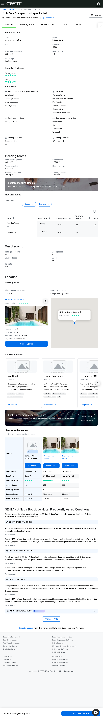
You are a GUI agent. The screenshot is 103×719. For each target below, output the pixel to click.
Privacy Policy (57, 656)
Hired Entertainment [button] (15, 397)
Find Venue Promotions (11, 643)
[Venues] (98, 3)
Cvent (4, 9)
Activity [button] (11, 394)
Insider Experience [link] (53, 376)
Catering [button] (19, 394)
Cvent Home (7, 656)
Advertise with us (58, 665)
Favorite (97, 15)
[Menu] (3, 4)
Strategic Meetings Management (64, 646)
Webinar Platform (58, 652)
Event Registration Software (62, 640)
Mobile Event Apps (58, 643)
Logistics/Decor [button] (50, 397)
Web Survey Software (60, 649)
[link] (22, 367)
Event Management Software (62, 637)
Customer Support (9, 662)
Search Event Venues (10, 640)
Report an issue (26, 628)
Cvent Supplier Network (11, 637)
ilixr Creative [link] (14, 376)
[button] (17, 203)
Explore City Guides (10, 646)
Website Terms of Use (60, 662)
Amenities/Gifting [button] (59, 394)
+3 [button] (59, 397)
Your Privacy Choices (10, 665)
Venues (12, 9)
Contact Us (7, 659)
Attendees (9, 200)
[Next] (100, 25)
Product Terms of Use (60, 659)
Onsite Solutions (9, 649)
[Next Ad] (45, 301)
